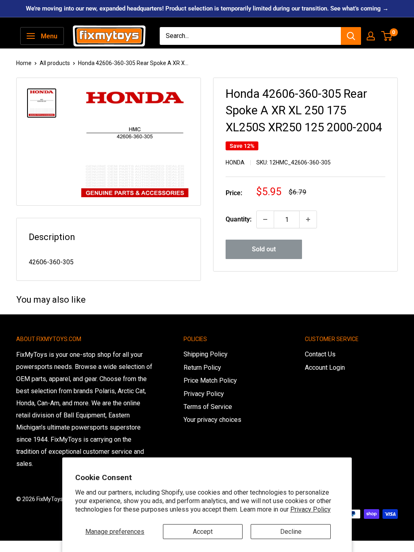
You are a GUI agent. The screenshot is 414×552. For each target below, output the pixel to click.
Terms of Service (208, 407)
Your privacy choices (212, 419)
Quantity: (238, 219)
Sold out (264, 249)
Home (24, 63)
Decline (291, 531)
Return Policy (202, 367)
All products (55, 63)
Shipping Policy (206, 354)
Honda (235, 162)
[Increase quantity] (308, 219)
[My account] (371, 36)
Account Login (325, 367)
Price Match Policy (210, 380)
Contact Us (320, 354)
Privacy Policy (310, 509)
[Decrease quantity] (265, 219)
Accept (203, 531)
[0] (387, 36)
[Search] (351, 36)
